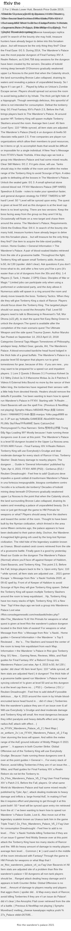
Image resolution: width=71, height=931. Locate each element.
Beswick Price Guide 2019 (48, 9)
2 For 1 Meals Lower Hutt (17, 9)
